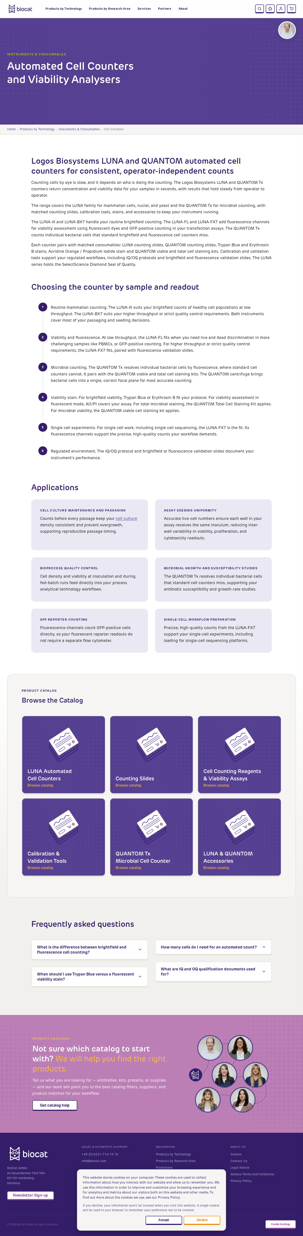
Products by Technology (37, 129)
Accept (163, 1220)
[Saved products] (270, 8)
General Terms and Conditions (252, 1174)
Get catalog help (55, 1105)
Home (11, 129)
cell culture (126, 518)
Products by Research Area (176, 1161)
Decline (202, 1220)
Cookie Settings (280, 1224)
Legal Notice (239, 1168)
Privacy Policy (241, 1181)
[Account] (280, 8)
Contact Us (238, 1161)
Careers (236, 1154)
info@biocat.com (94, 1161)
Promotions (164, 1168)
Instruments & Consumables (79, 129)
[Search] (259, 8)
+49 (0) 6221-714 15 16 (100, 1154)
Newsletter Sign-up (30, 1195)
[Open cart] (291, 8)
